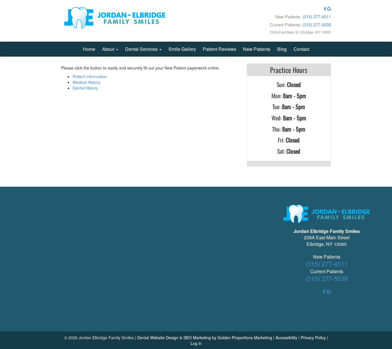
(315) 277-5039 (316, 25)
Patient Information (90, 76)
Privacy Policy (313, 337)
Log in (196, 343)
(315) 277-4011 (316, 17)
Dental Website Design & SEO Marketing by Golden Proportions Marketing (204, 337)
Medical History (86, 82)
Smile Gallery (182, 49)
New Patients (256, 49)
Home (89, 49)
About (108, 49)
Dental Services (142, 49)
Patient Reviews (219, 49)
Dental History (85, 88)
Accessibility (286, 337)
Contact (301, 49)
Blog (282, 49)
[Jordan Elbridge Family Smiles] (114, 18)
